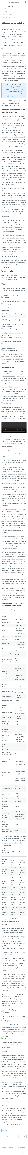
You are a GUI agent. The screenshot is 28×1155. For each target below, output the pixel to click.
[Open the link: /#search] (26, 2)
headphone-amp (16, 8)
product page (10, 96)
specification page (19, 1045)
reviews (10, 8)
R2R (7, 1130)
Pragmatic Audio (14, 2)
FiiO (3, 1130)
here (12, 58)
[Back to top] (20, 1136)
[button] (24, 1151)
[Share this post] (25, 1136)
